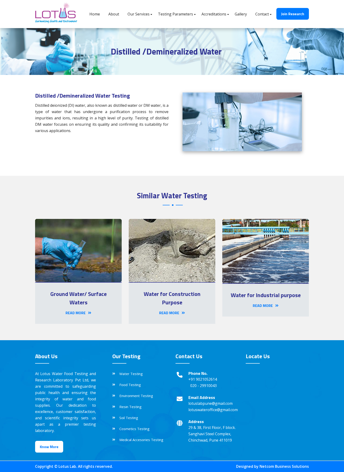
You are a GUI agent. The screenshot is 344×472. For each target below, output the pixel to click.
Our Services (139, 14)
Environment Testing (136, 395)
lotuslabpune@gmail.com (210, 403)
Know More (49, 447)
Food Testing (130, 384)
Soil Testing (128, 417)
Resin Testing (130, 406)
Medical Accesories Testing (141, 439)
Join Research (292, 14)
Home (94, 14)
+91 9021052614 (202, 379)
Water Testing (131, 373)
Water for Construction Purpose (172, 298)
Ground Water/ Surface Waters (78, 298)
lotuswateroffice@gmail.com (213, 409)
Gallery (241, 14)
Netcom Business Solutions (284, 466)
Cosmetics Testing (134, 428)
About (113, 14)
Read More (76, 313)
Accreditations (213, 14)
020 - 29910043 (203, 385)
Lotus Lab (67, 466)
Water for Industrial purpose (266, 295)
